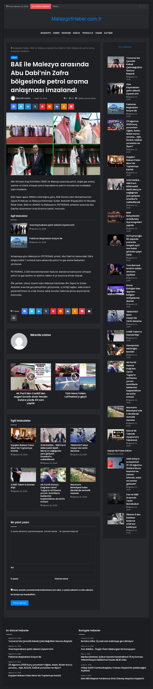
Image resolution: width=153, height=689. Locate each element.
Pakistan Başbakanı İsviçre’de (66, 6)
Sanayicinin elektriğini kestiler (132, 348)
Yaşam (98, 33)
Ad (13, 567)
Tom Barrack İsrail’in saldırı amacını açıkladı (133, 270)
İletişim (108, 33)
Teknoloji (87, 33)
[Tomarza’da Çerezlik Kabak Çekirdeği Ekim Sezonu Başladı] (116, 62)
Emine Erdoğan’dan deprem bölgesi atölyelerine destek (133, 293)
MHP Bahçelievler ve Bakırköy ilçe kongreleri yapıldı (134, 219)
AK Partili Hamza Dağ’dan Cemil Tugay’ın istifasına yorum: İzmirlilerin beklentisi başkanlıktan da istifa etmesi (52, 493)
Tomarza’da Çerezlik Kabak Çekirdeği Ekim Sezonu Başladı (134, 66)
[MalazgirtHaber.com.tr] (76, 18)
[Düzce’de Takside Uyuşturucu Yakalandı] (116, 434)
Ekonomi (66, 33)
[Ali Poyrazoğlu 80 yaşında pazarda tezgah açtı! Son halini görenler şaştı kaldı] (116, 240)
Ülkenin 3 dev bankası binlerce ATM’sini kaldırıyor (133, 521)
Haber (56, 33)
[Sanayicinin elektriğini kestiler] (116, 349)
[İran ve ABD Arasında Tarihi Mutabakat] (116, 498)
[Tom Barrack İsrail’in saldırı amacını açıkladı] (116, 269)
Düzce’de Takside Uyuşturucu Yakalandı (132, 435)
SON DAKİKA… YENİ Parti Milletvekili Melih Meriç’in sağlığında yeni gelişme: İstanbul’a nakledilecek (53, 452)
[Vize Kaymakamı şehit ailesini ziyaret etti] (19, 228)
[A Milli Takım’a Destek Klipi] (23, 475)
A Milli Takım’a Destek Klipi (23, 486)
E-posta (15, 578)
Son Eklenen (125, 46)
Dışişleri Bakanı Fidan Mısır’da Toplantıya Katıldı (22, 448)
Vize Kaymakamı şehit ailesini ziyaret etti (51, 224)
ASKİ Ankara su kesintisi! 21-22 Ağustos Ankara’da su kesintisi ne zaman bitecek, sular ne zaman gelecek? (134, 471)
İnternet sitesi (61, 578)
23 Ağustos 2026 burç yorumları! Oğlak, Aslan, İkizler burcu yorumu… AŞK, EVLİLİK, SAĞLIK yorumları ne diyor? (134, 134)
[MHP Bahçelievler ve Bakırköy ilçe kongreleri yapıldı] (116, 216)
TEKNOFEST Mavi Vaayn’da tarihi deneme (79, 448)
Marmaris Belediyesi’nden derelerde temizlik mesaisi (80, 489)
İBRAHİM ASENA (23, 98)
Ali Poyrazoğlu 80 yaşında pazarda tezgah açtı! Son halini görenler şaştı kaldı (134, 245)
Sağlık (76, 33)
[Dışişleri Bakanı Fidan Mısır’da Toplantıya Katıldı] (23, 435)
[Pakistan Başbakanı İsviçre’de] (19, 242)
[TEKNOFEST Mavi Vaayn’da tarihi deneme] (83, 435)
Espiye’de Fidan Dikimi (120, 450)
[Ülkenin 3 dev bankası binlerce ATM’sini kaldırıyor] (116, 518)
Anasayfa (45, 33)
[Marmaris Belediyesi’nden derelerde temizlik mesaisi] (83, 475)
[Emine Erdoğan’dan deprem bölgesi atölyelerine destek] (116, 289)
